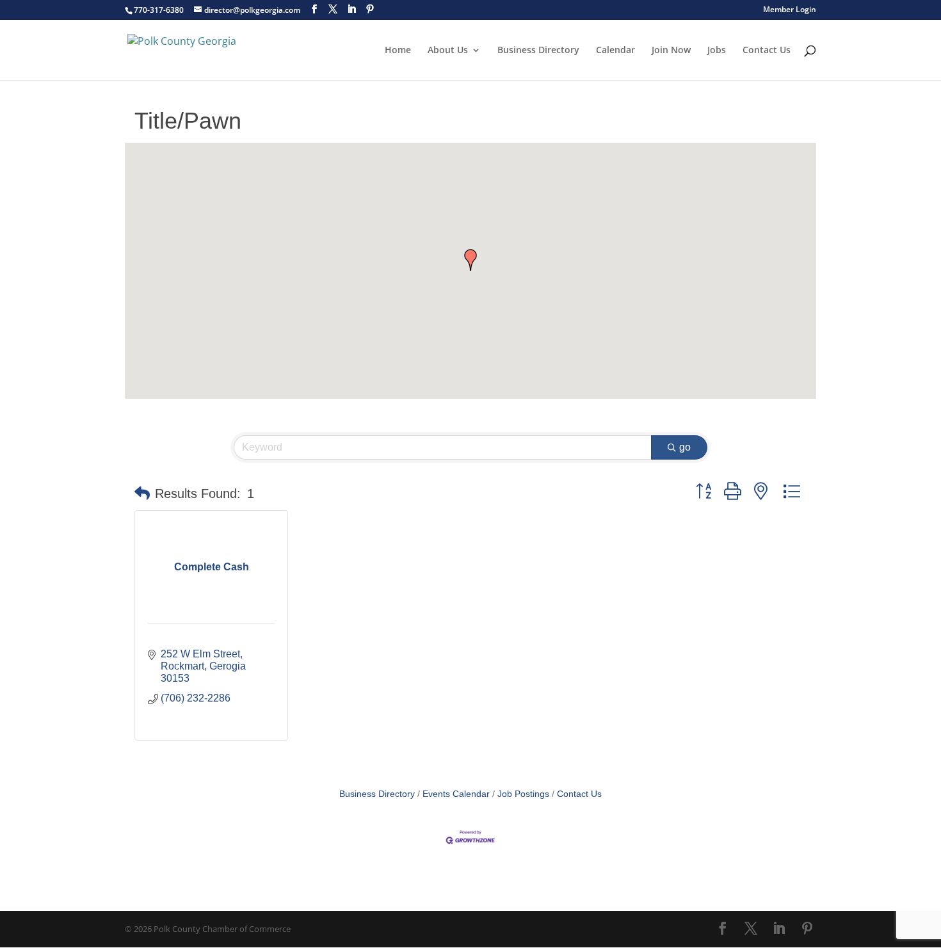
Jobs (716, 50)
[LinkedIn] (351, 9)
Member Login (789, 10)
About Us (448, 50)
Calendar (615, 50)
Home (398, 50)
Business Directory (538, 50)
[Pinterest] (370, 9)
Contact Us (767, 50)
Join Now (671, 50)
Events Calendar (456, 794)
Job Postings (523, 794)
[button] (470, 260)
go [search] (685, 447)
